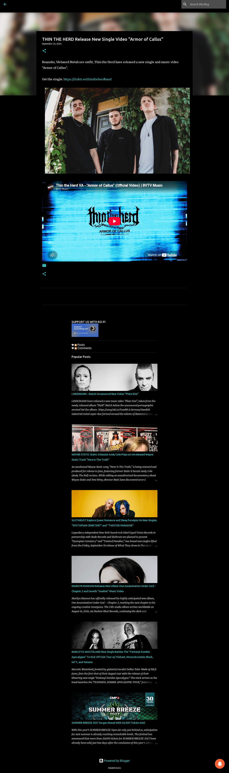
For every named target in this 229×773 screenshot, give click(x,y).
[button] (44, 51)
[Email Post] (44, 267)
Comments (84, 348)
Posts (81, 344)
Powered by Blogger (116, 760)
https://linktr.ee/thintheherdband (87, 79)
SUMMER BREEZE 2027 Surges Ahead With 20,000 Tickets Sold (108, 722)
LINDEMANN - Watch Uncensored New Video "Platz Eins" (105, 393)
